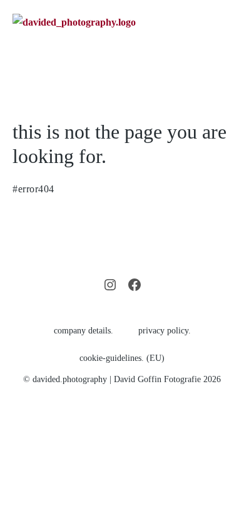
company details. (83, 330)
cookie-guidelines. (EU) (122, 358)
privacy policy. (164, 330)
